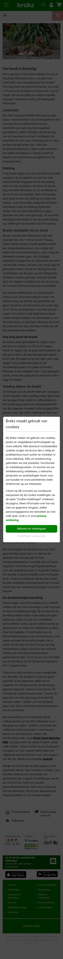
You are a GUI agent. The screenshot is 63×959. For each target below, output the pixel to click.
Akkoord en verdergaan (31, 528)
